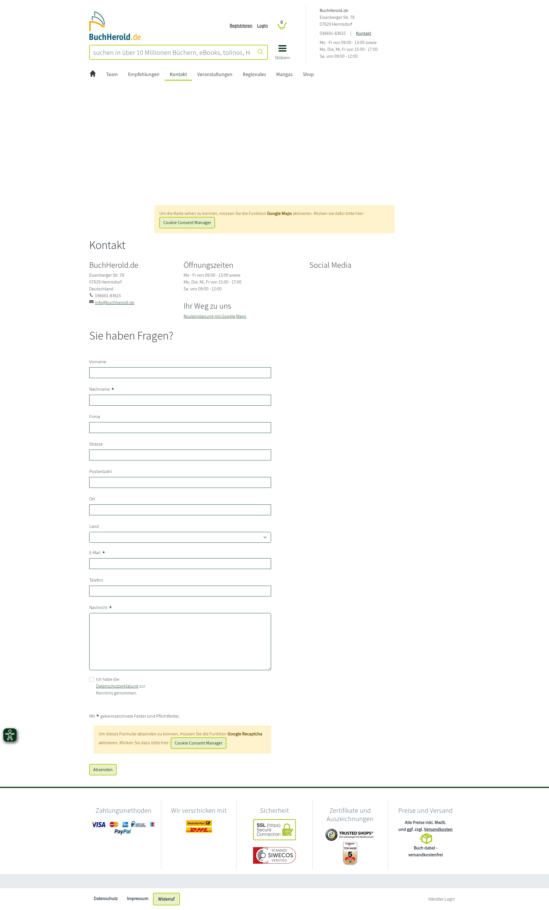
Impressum (137, 898)
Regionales (254, 74)
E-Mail (97, 553)
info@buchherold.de (114, 303)
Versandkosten (438, 829)
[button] (282, 54)
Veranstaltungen (214, 74)
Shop (308, 74)
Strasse (96, 444)
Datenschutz (106, 898)
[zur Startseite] (93, 74)
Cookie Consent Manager (187, 222)
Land (94, 526)
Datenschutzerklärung (117, 686)
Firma (94, 417)
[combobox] (172, 52)
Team (112, 74)
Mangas (284, 74)
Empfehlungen (144, 74)
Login (262, 26)
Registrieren (241, 26)
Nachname (102, 390)
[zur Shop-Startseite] (115, 25)
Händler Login (441, 899)
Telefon (96, 580)
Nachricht (100, 608)
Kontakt (363, 33)
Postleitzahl (100, 471)
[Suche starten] (260, 52)
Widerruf (166, 899)
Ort (92, 499)
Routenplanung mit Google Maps (215, 316)
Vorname (97, 362)
